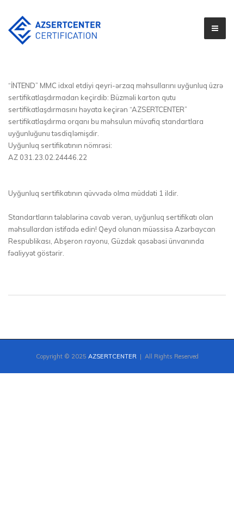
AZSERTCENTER (112, 356)
